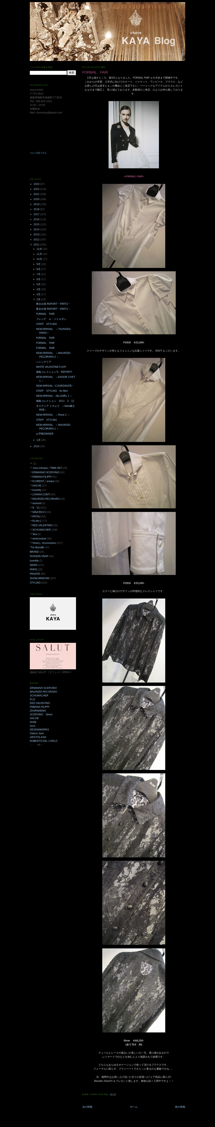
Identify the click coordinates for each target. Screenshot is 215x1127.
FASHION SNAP (39, 556)
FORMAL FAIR (45, 313)
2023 (37, 184)
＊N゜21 (35, 507)
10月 (40, 259)
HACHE (34, 718)
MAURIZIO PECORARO (43, 691)
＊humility (35, 490)
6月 (39, 279)
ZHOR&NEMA (38, 710)
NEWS (33, 565)
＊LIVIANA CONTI (40, 494)
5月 (39, 284)
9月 (39, 264)
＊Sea (33, 534)
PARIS (33, 569)
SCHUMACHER (39, 695)
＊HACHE (35, 485)
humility (34, 560)
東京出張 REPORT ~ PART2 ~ (53, 303)
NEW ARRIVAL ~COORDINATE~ (54, 385)
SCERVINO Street (41, 714)
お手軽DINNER (45, 433)
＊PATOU (35, 516)
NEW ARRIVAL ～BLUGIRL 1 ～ (54, 395)
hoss (32, 725)
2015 (37, 224)
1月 (39, 440)
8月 (39, 269)
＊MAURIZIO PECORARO (45, 498)
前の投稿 (180, 1106)
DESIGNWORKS (39, 729)
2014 (37, 229)
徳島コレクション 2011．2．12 (55, 400)
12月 (40, 249)
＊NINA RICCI (38, 512)
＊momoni (36, 503)
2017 (37, 214)
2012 (37, 239)
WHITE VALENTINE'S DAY (51, 366)
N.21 (32, 699)
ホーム (134, 1106)
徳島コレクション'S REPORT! (54, 371)
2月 (39, 299)
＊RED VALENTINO (41, 525)
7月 (39, 274)
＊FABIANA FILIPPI (40, 476)
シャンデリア (43, 361)
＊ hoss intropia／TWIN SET (46, 468)
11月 (40, 254)
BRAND (34, 551)
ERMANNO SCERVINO (43, 688)
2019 (37, 204)
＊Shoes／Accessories (43, 543)
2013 (37, 234)
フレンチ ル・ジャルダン (51, 319)
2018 (37, 209)
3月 (39, 294)
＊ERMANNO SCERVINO (44, 472)
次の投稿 (87, 1106)
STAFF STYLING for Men (52, 390)
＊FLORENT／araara (42, 481)
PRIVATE (35, 573)
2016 (37, 219)
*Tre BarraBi (37, 547)
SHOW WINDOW (39, 578)
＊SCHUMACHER (40, 529)
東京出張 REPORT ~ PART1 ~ (53, 308)
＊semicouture (38, 538)
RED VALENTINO (40, 703)
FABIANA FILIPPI (39, 706)
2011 (37, 244)
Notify (33, 722)
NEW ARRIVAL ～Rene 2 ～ (53, 414)
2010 (37, 446)
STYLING (35, 582)
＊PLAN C (36, 520)
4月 (39, 289)
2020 (37, 199)
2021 (37, 194)
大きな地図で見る (38, 153)
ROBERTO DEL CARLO (43, 740)
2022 (37, 189)
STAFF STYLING (46, 324)
